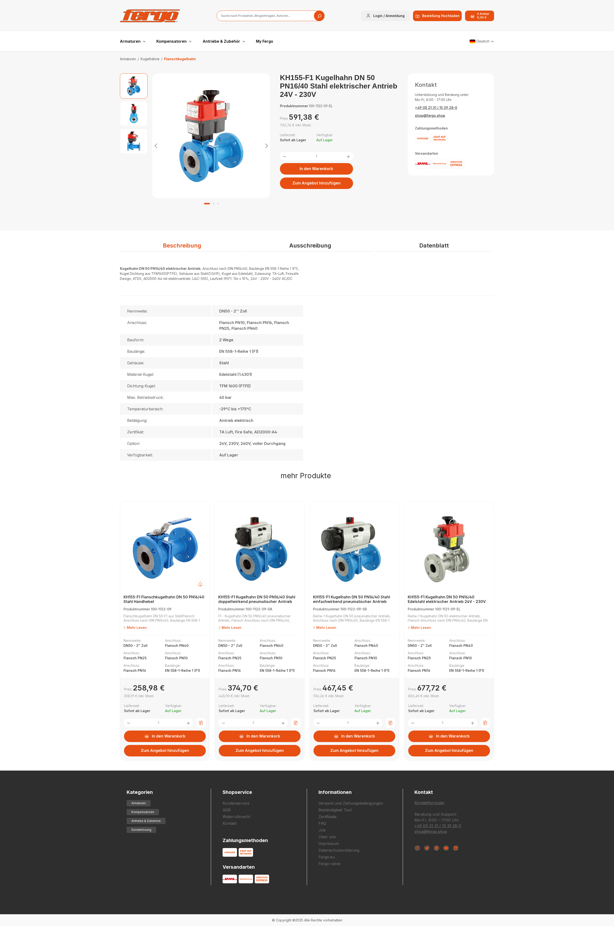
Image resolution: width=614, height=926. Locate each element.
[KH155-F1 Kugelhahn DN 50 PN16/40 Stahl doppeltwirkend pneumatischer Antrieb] (259, 549)
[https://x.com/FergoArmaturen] (427, 848)
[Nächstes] (266, 145)
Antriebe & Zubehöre (146, 821)
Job (322, 830)
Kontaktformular (429, 802)
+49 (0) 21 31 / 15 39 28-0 (436, 108)
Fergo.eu (327, 857)
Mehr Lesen (136, 627)
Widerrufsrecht (236, 816)
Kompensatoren (142, 812)
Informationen (335, 792)
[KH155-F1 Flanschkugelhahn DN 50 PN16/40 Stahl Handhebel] (165, 549)
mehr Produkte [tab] (306, 475)
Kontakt (229, 823)
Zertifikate (328, 816)
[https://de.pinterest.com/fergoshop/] (436, 848)
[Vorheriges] (155, 145)
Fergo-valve (329, 863)
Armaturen (138, 803)
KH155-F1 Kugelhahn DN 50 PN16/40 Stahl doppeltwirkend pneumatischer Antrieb (256, 599)
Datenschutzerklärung (339, 850)
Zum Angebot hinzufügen (316, 183)
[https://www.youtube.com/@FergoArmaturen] (446, 848)
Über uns (327, 836)
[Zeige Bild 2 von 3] (213, 203)
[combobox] (271, 16)
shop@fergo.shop (430, 115)
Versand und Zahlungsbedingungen (351, 803)
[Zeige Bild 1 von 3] (207, 203)
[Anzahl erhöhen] (348, 156)
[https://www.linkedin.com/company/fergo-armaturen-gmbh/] (456, 848)
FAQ (322, 823)
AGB (227, 810)
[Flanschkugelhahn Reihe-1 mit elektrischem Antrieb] (211, 136)
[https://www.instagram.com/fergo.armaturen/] (417, 848)
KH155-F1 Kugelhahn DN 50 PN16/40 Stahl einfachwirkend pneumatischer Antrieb (351, 599)
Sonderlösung (141, 830)
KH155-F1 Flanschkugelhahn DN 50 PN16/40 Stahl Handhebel (164, 599)
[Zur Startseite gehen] (150, 15)
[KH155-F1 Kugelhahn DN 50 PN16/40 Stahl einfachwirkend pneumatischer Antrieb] (354, 549)
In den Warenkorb (316, 168)
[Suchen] (319, 16)
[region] (195, 145)
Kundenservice (236, 803)
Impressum (329, 843)
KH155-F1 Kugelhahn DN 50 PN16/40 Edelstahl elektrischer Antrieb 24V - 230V (447, 599)
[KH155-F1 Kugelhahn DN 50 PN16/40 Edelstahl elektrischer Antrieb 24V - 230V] (449, 549)
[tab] (182, 246)
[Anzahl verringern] (284, 156)
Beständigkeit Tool (335, 810)
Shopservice (237, 792)
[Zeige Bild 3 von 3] (217, 203)
